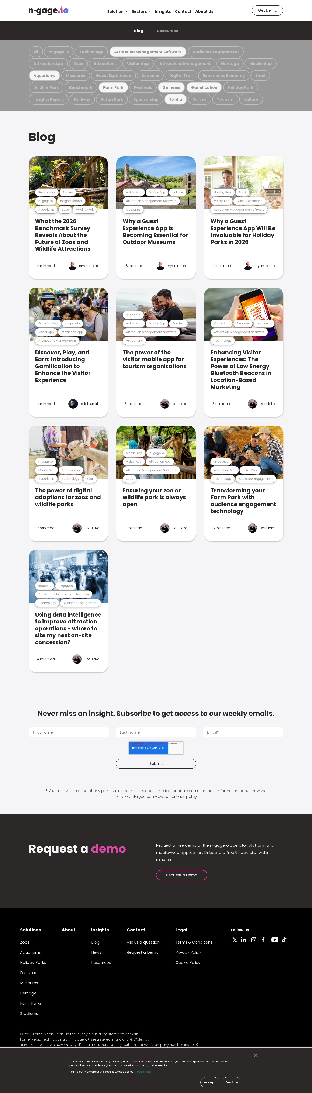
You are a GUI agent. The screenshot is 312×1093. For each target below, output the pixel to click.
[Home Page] (49, 10)
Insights (163, 11)
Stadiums (29, 1013)
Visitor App (138, 63)
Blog (138, 30)
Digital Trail (181, 75)
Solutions (30, 930)
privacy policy (184, 796)
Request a (77, 849)
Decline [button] (231, 1082)
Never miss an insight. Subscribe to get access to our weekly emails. (156, 713)
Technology (91, 51)
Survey (200, 99)
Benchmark (81, 87)
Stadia (175, 99)
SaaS (260, 75)
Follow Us (240, 929)
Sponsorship (146, 99)
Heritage (230, 63)
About (68, 930)
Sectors (139, 11)
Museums (75, 75)
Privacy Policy (188, 952)
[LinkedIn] (246, 942)
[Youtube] (276, 942)
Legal (181, 930)
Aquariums (44, 75)
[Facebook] (266, 942)
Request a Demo (181, 875)
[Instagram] (256, 942)
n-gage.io (59, 51)
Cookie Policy (188, 962)
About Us (204, 11)
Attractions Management (185, 63)
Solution (115, 11)
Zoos (78, 63)
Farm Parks (31, 1003)
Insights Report (48, 99)
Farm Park (113, 87)
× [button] (254, 1055)
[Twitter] (236, 942)
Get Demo (267, 10)
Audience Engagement (216, 51)
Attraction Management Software (148, 51)
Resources (167, 30)
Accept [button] (210, 1082)
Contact (183, 11)
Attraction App (48, 63)
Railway (82, 99)
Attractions (105, 63)
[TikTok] (287, 942)
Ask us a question (143, 942)
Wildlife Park (46, 87)
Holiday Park (240, 87)
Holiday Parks (33, 962)
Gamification (204, 87)
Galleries (171, 87)
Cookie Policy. (144, 1071)
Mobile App (260, 63)
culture (251, 99)
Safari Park (112, 99)
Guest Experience (113, 75)
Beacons (150, 75)
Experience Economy (224, 75)
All (35, 51)
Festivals (143, 87)
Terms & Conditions (194, 942)
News (96, 952)
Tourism (225, 99)
